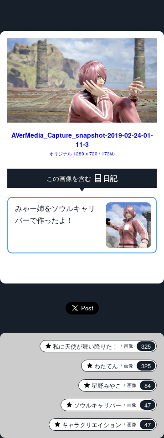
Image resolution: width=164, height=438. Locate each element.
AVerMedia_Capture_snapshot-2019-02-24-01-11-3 (82, 143)
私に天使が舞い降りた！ (95, 346)
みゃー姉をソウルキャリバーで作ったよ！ (55, 214)
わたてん (116, 365)
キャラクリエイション (100, 424)
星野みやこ (114, 385)
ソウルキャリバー (106, 405)
